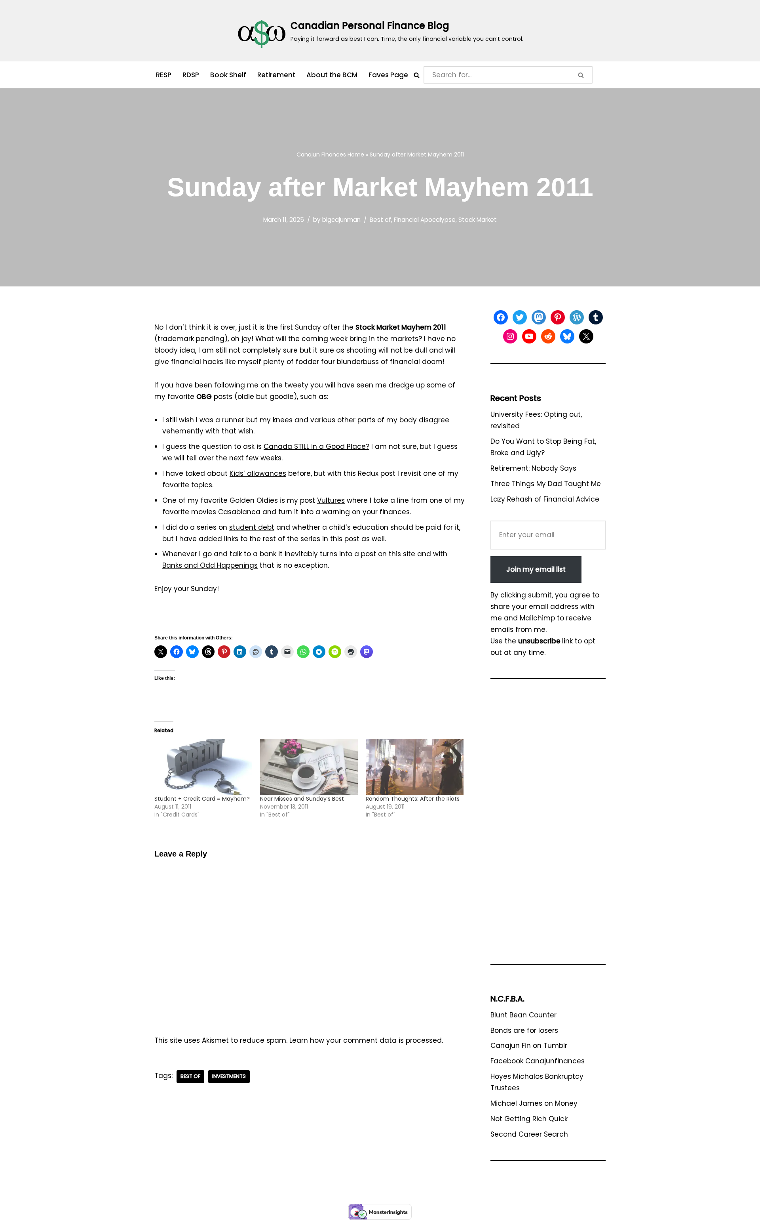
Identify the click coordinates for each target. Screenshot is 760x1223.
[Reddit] (548, 336)
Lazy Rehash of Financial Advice (544, 499)
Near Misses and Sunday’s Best (302, 799)
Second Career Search (529, 1134)
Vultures (331, 500)
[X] (586, 336)
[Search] (417, 75)
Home (356, 154)
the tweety (289, 385)
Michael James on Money (534, 1103)
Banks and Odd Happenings (210, 565)
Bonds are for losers (524, 1030)
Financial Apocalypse (425, 220)
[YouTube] (529, 336)
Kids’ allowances (258, 473)
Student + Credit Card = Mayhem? (202, 799)
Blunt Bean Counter (523, 1015)
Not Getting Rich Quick (529, 1119)
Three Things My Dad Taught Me (545, 483)
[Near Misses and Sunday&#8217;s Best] (309, 767)
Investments (229, 1076)
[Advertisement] (548, 825)
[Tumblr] (596, 317)
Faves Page (388, 75)
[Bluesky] (567, 336)
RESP (163, 75)
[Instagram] (510, 336)
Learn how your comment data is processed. (366, 1040)
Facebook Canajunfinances (537, 1061)
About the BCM (331, 75)
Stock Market (477, 220)
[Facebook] (501, 317)
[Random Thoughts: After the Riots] (415, 767)
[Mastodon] (539, 317)
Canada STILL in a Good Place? (316, 446)
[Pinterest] (558, 317)
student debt (251, 527)
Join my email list (536, 569)
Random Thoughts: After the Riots (413, 799)
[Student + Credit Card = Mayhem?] (203, 767)
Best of (380, 220)
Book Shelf (228, 75)
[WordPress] (577, 317)
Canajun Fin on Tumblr (528, 1045)
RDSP (190, 75)
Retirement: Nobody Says (533, 468)
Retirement (276, 75)
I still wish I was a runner (203, 420)
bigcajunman (341, 220)
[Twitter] (520, 317)
